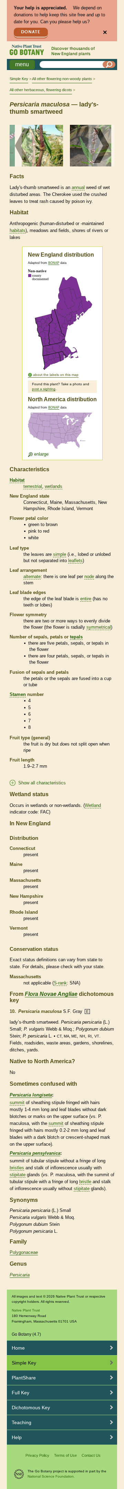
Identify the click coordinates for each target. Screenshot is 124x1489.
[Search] (109, 64)
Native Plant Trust (26, 1310)
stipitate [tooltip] (17, 1174)
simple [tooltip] (59, 554)
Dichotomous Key (31, 1407)
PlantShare (24, 1377)
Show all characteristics (42, 782)
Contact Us (91, 1455)
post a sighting (43, 389)
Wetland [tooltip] (93, 805)
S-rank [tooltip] (60, 983)
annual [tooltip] (78, 187)
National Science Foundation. (51, 1476)
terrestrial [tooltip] (32, 486)
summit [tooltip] (17, 1102)
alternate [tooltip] (32, 576)
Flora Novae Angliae (51, 994)
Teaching (21, 1422)
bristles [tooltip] (17, 1167)
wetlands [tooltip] (53, 486)
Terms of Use (65, 1455)
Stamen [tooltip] (18, 694)
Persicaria (20, 1274)
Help (17, 1437)
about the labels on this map (56, 375)
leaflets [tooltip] (75, 560)
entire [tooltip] (85, 598)
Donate (30, 32)
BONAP (53, 263)
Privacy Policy (37, 1455)
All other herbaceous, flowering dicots (41, 90)
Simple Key (19, 79)
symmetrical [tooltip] (98, 627)
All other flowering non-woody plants (62, 79)
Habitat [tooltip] (17, 480)
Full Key (20, 1392)
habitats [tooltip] (17, 230)
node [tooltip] (89, 576)
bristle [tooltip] (85, 1181)
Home (18, 1348)
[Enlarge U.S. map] (61, 435)
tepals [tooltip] (76, 636)
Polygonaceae (24, 1252)
